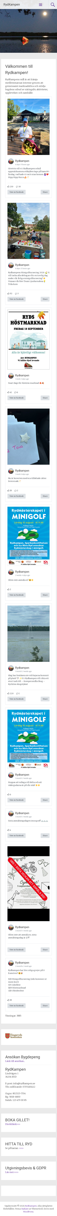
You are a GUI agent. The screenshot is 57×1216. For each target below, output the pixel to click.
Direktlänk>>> (12, 1124)
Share (45, 192)
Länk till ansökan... (15, 1061)
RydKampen (11, 4)
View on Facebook (17, 192)
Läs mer (9, 1172)
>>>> (21, 1148)
